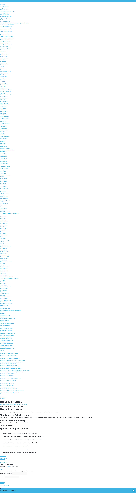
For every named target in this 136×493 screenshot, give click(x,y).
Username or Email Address (6, 473)
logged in (8, 466)
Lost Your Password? (4, 485)
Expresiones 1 (17, 404)
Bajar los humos (23, 404)
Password (2, 476)
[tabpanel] (68, 429)
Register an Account (4, 492)
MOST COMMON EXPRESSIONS (12, 1)
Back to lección (3, 458)
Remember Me (4, 480)
